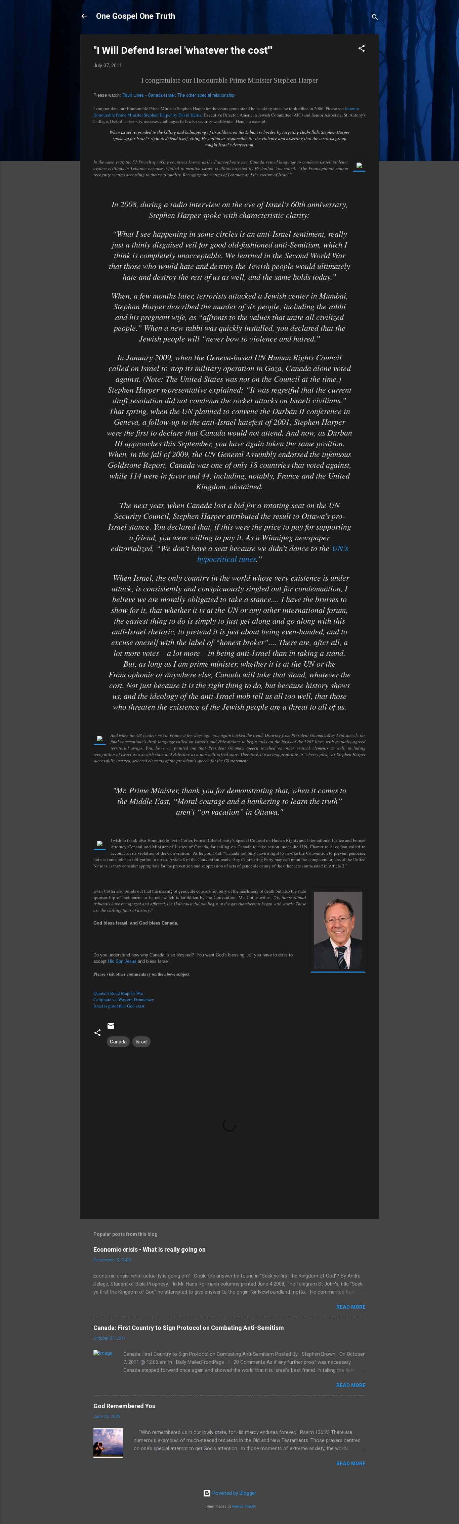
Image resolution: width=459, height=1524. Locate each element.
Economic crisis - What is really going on (149, 1249)
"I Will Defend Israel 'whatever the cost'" (183, 50)
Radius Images (244, 1506)
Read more (351, 1307)
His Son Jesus (122, 961)
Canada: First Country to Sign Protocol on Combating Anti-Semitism (188, 1327)
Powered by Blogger (233, 1493)
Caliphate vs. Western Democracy (123, 999)
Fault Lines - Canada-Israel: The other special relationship (178, 95)
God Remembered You (124, 1405)
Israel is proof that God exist (118, 1006)
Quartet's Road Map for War (118, 993)
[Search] (375, 18)
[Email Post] (111, 1028)
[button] (362, 49)
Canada (118, 1042)
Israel (141, 1042)
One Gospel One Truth (135, 16)
